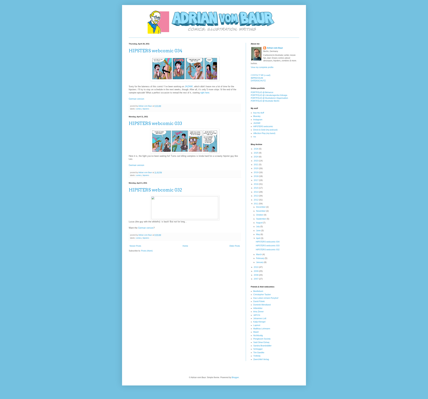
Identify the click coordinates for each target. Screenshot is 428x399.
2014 (256, 192)
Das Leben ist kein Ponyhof (265, 298)
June (258, 230)
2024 (256, 157)
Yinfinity (256, 356)
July (258, 226)
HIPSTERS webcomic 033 (155, 123)
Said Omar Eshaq (261, 342)
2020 (256, 168)
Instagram (257, 119)
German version (136, 99)
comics (139, 109)
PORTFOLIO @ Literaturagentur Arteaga (269, 95)
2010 (256, 267)
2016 (256, 184)
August (259, 223)
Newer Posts (135, 246)
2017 (256, 180)
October (260, 215)
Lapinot (256, 325)
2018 (256, 176)
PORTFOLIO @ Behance (262, 92)
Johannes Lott (259, 318)
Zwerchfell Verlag (261, 359)
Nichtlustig (258, 335)
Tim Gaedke (258, 352)
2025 (256, 153)
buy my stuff (258, 113)
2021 (256, 164)
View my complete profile (262, 67)
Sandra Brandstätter (262, 346)
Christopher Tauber (262, 294)
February (260, 258)
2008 (256, 275)
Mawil (256, 332)
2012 (256, 200)
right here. (205, 92)
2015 (256, 188)
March (259, 254)
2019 (256, 172)
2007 (256, 279)
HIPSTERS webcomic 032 (155, 189)
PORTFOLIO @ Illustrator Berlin (265, 101)
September (261, 219)
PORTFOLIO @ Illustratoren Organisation (269, 98)
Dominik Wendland (262, 305)
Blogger (235, 377)
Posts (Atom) (147, 251)
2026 (256, 149)
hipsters (146, 109)
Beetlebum (258, 291)
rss (254, 137)
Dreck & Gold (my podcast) (265, 130)
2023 (256, 161)
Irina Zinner (258, 311)
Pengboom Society (262, 339)
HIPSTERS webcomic (263, 126)
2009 (256, 271)
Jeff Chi (256, 315)
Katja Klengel (259, 322)
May (258, 234)
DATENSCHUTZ (258, 81)
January (260, 262)
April (258, 238)
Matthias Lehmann (261, 328)
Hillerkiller (257, 308)
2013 (256, 196)
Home (185, 246)
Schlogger (258, 349)
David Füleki (259, 301)
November (261, 211)
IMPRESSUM (257, 78)
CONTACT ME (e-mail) (260, 75)
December (261, 207)
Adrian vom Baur (275, 48)
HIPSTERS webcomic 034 (155, 50)
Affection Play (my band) (264, 133)
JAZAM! (189, 86)
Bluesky (256, 116)
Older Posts (234, 246)
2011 (256, 204)
